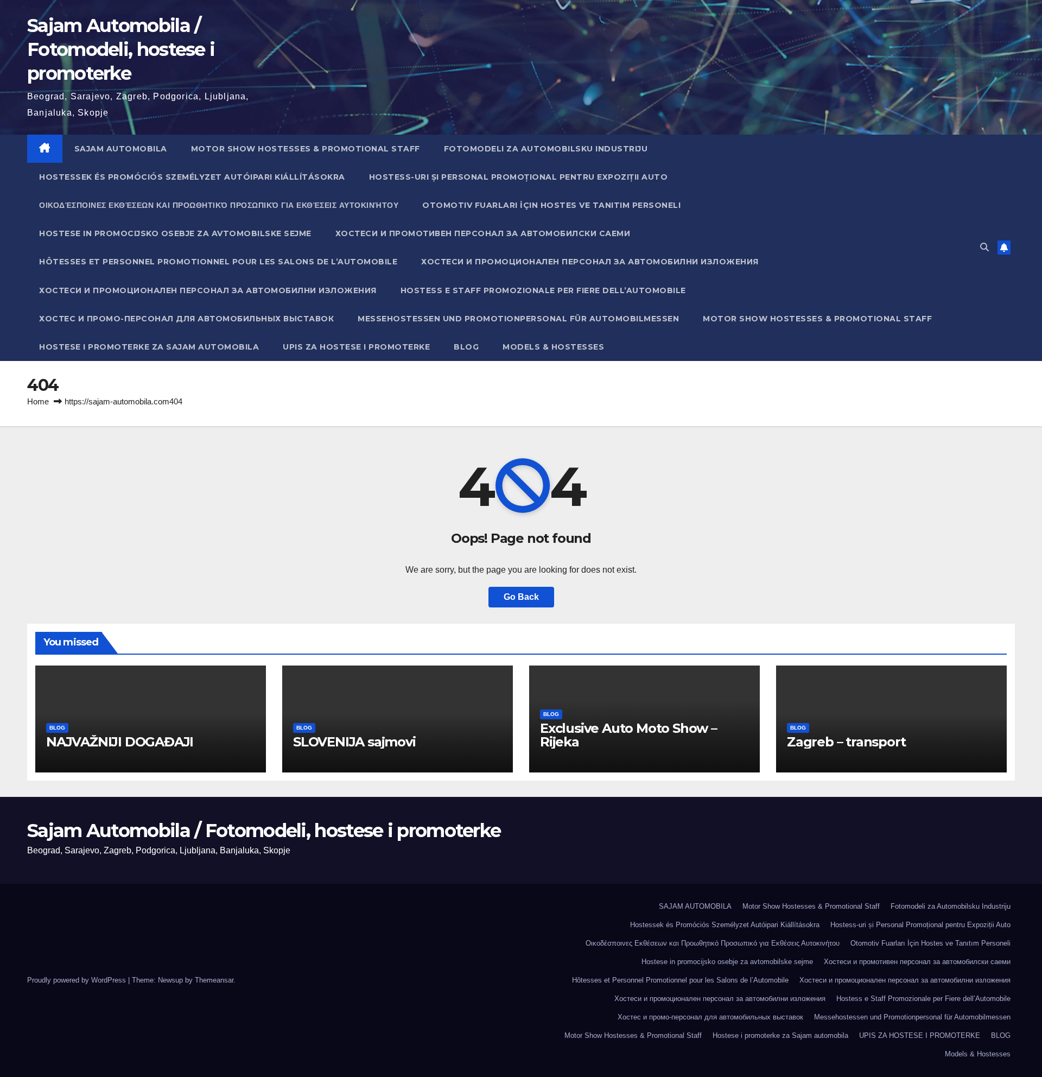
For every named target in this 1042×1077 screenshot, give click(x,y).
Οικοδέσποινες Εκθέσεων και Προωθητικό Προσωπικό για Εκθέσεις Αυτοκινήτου (218, 205)
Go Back (521, 596)
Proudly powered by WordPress (77, 980)
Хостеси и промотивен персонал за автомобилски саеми (483, 233)
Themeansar (214, 980)
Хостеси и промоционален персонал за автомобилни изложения (590, 262)
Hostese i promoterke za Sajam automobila (149, 347)
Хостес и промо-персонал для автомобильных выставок (186, 319)
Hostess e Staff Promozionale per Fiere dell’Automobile (543, 290)
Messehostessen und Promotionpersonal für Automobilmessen (518, 319)
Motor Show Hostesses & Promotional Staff (305, 149)
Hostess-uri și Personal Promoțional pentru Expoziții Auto (518, 177)
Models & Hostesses (553, 347)
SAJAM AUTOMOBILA (120, 149)
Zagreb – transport (846, 742)
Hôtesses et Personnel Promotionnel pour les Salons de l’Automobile (218, 262)
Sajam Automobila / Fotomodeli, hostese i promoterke (120, 49)
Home (38, 401)
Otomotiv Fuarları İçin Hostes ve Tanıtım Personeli (551, 205)
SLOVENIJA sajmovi (354, 742)
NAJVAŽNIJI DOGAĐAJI (119, 742)
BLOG (466, 347)
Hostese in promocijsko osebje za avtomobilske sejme (175, 233)
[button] (984, 247)
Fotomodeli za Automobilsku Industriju (546, 149)
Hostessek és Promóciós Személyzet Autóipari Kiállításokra (192, 177)
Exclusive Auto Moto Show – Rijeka (628, 735)
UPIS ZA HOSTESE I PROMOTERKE (356, 347)
